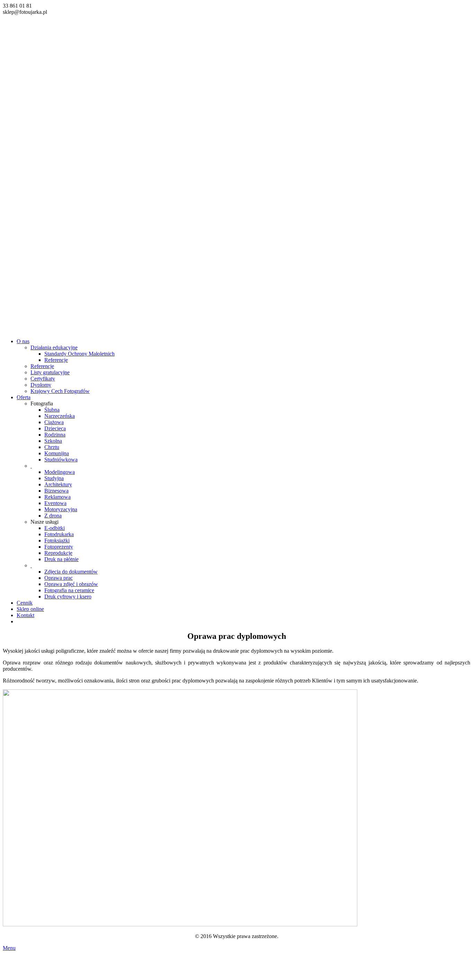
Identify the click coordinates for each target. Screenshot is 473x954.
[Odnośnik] (236, 171)
